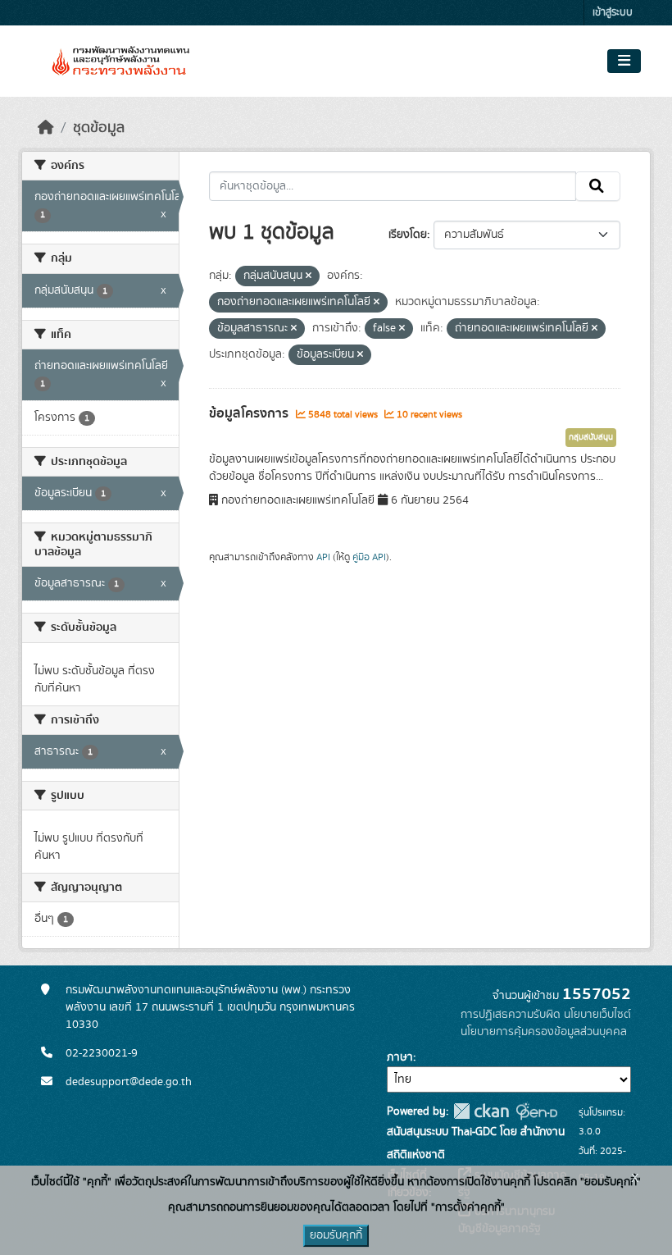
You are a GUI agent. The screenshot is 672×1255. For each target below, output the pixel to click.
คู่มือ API (369, 557)
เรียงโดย (407, 234)
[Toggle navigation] (624, 61)
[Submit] (597, 186)
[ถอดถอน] (308, 276)
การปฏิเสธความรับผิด (511, 1014)
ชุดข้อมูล (99, 128)
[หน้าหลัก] (46, 128)
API (323, 557)
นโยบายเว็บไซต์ (597, 1014)
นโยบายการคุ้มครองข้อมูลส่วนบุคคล (544, 1032)
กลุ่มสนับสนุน (591, 437)
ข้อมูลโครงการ (250, 413)
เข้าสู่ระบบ (613, 13)
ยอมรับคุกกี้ (336, 1235)
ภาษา (400, 1057)
